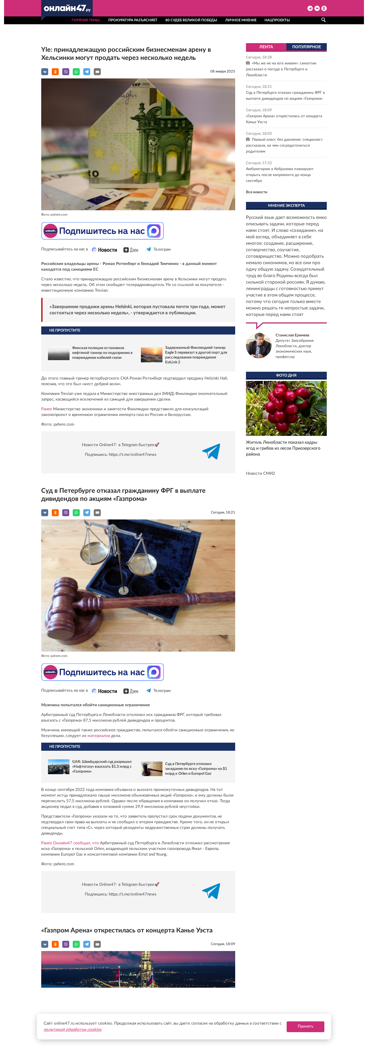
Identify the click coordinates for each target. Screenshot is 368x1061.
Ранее (46, 409)
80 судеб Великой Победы (191, 20)
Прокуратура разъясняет (132, 20)
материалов (99, 736)
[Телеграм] (148, 254)
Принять (305, 1026)
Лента (266, 46)
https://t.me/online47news (133, 455)
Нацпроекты (277, 20)
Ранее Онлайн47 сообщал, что (70, 843)
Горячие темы (85, 20)
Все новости (256, 192)
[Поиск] (323, 19)
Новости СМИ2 (260, 473)
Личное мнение (240, 20)
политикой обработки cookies (72, 1030)
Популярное (306, 46)
